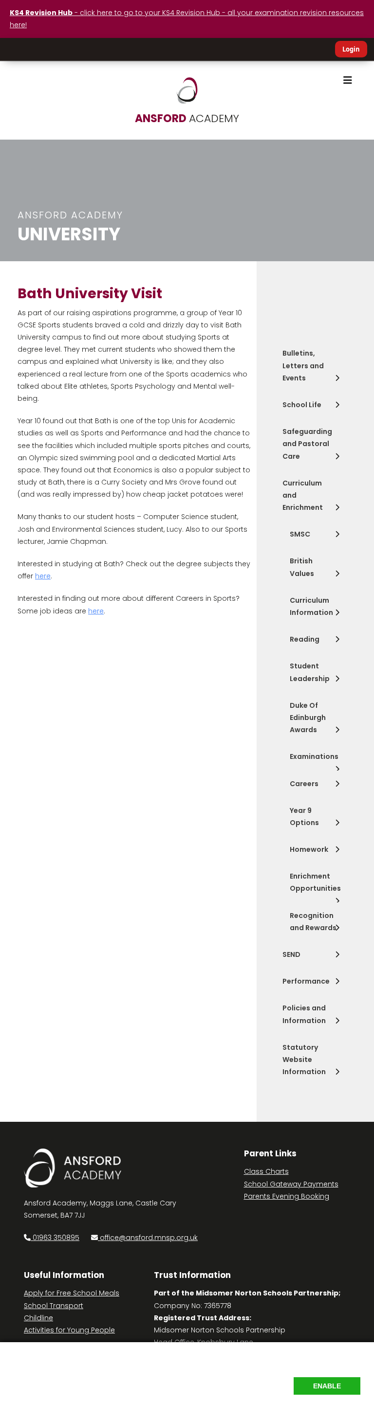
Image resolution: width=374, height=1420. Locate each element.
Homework (309, 849)
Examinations (314, 756)
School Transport (53, 1306)
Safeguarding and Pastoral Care (307, 444)
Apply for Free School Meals (71, 1293)
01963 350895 (55, 1237)
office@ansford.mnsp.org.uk (149, 1237)
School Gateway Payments (291, 1184)
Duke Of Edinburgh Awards (308, 718)
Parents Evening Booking (286, 1196)
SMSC (300, 534)
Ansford (187, 118)
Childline (38, 1318)
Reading (304, 639)
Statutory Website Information (304, 1060)
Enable (327, 1386)
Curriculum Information (311, 606)
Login (351, 49)
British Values (302, 567)
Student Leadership (310, 672)
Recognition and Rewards (313, 922)
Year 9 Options (304, 816)
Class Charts (266, 1171)
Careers (304, 784)
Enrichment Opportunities (315, 882)
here (43, 576)
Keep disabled (335, 1406)
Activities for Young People (69, 1330)
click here (246, 1382)
